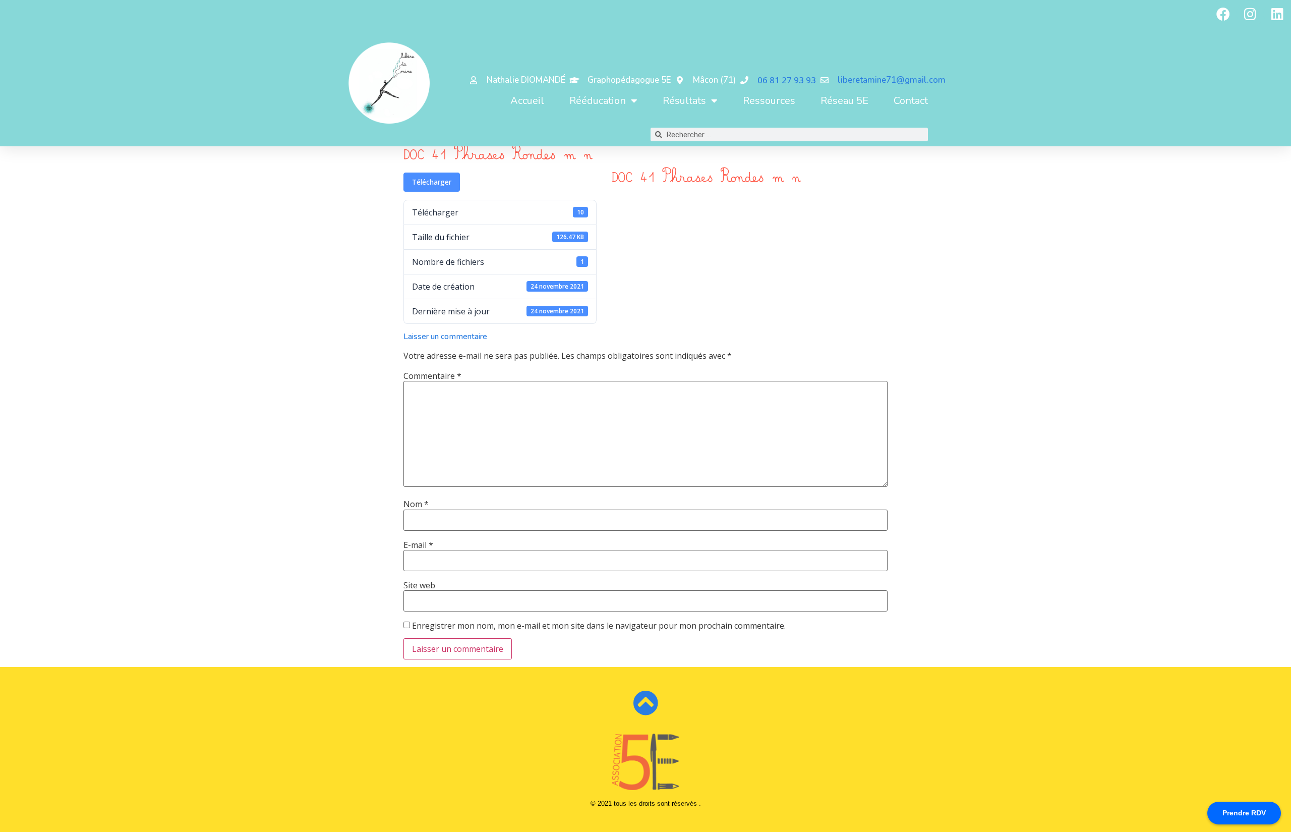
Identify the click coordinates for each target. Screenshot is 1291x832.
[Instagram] (1250, 13)
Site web (419, 585)
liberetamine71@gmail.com (892, 80)
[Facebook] (1223, 13)
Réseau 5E (844, 100)
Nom (416, 504)
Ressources (769, 100)
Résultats (684, 100)
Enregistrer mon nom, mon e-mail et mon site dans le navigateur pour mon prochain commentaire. (599, 626)
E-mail (418, 545)
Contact (911, 100)
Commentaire (432, 376)
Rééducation (597, 100)
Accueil (527, 100)
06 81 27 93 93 (786, 80)
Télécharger (431, 182)
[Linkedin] (1277, 13)
